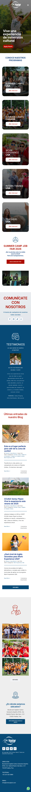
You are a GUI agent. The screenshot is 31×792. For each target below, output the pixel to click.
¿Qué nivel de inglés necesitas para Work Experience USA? (13, 572)
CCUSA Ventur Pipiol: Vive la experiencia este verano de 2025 (15, 516)
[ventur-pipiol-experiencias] (15, 620)
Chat (28, 788)
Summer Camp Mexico (11, 469)
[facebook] (9, 319)
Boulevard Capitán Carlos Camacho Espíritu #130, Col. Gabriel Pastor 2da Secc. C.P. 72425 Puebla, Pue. (15, 781)
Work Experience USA (9, 473)
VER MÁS (15, 695)
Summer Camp (17, 470)
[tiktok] (17, 319)
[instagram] (13, 319)
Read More (6, 486)
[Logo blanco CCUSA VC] (15, 2)
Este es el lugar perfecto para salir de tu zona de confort (15, 464)
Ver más (15, 603)
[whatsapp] (21, 319)
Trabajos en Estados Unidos (17, 472)
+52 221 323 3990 (7, 790)
